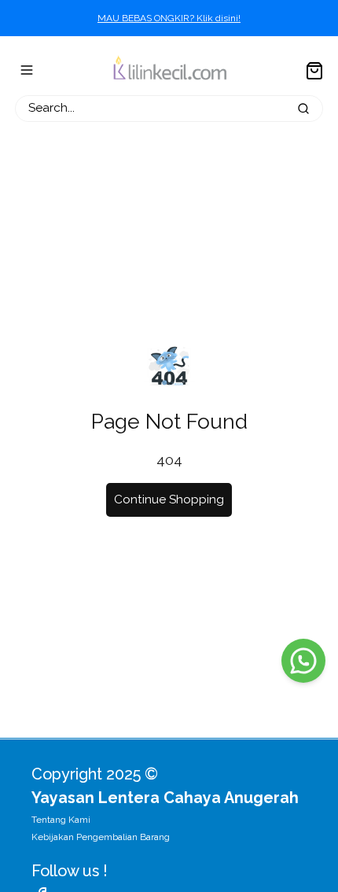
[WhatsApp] (303, 661)
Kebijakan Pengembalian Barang (100, 836)
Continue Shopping (169, 499)
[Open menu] (26, 70)
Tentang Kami (60, 819)
